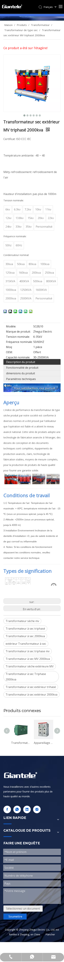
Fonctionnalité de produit (22, 368)
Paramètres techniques (21, 379)
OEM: (9, 352)
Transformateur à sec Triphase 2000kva (26, 676)
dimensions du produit (20, 373)
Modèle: (11, 326)
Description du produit (20, 362)
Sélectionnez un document (23, 908)
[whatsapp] (17, 809)
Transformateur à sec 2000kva (25, 636)
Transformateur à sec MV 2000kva (28, 659)
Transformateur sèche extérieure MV (30, 666)
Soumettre (15, 916)
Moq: (9, 347)
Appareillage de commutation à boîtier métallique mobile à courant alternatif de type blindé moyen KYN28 (35, 743)
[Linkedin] (27, 809)
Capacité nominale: (18, 357)
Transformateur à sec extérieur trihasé (31, 687)
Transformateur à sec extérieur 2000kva (31, 694)
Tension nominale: (18, 336)
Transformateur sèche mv (22, 621)
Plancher (50, 934)
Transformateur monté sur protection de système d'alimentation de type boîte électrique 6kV (12, 743)
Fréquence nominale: (19, 342)
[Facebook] (7, 809)
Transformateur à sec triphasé (25, 628)
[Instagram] (37, 809)
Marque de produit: (18, 331)
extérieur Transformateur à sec (26, 644)
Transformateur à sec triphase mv (27, 651)
